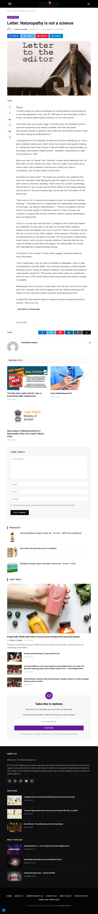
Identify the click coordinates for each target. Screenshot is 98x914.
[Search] (88, 4)
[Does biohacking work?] (71, 378)
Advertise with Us (34, 896)
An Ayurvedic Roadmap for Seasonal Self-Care (42, 654)
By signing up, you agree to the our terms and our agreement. (50, 734)
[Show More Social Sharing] (66, 36)
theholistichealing (63, 905)
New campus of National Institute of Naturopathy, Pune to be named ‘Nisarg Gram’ (25, 434)
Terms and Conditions (48, 900)
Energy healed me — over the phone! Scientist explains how (46, 846)
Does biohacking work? (61, 393)
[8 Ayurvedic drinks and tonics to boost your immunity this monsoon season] (49, 608)
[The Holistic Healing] (49, 4)
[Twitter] (9, 113)
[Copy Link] (9, 137)
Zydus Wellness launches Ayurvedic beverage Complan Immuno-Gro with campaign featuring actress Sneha (56, 680)
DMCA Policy (65, 896)
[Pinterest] (9, 125)
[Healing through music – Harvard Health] (14, 876)
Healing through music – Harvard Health (39, 873)
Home (9, 11)
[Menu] (9, 4)
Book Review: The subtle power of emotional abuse (43, 824)
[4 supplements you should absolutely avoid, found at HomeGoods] (14, 800)
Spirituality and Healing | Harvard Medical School (43, 859)
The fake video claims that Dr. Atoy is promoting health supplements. (24, 394)
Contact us (51, 896)
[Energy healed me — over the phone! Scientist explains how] (14, 849)
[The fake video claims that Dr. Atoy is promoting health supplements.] (27, 378)
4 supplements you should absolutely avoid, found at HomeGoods (49, 797)
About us (19, 896)
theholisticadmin (20, 29)
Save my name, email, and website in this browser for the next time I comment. (44, 505)
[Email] (9, 131)
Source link (21, 322)
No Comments (47, 29)
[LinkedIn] (9, 119)
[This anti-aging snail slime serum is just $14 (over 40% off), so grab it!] (14, 814)
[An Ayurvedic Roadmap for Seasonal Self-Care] (14, 657)
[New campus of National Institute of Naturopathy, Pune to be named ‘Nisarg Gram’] (27, 416)
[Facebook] (9, 107)
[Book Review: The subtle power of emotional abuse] (14, 827)
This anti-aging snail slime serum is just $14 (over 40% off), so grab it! (51, 810)
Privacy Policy (64, 734)
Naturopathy (13, 17)
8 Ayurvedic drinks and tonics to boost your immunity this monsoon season (43, 636)
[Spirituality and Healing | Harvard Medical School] (14, 863)
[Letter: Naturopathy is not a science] (49, 68)
